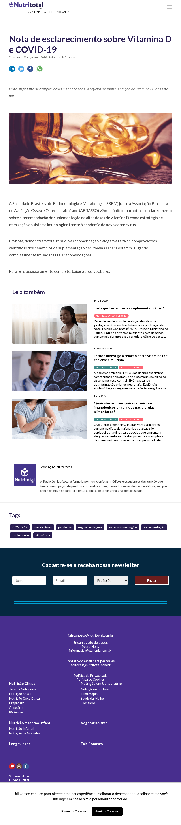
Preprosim (16, 703)
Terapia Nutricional (23, 689)
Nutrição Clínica (22, 683)
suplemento (20, 535)
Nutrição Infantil (21, 728)
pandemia (65, 527)
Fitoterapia (89, 694)
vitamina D (43, 535)
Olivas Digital (19, 780)
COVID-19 (19, 527)
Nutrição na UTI (20, 694)
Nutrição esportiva (95, 689)
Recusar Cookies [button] (74, 811)
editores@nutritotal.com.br (91, 665)
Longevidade (20, 744)
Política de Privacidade (90, 675)
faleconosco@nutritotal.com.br (90, 635)
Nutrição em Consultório (101, 683)
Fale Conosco (92, 744)
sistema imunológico (123, 527)
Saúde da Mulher (93, 698)
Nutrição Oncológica (24, 698)
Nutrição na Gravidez (24, 733)
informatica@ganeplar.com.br (90, 650)
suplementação (154, 527)
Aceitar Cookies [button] (107, 811)
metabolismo (43, 527)
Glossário (16, 708)
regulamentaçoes (90, 527)
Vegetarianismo (94, 723)
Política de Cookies (90, 679)
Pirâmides (16, 712)
